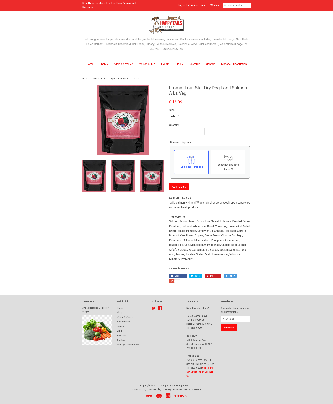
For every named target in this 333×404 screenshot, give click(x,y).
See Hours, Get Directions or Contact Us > (199, 371)
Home (90, 64)
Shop (103, 64)
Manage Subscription (234, 64)
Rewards (194, 64)
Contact (210, 64)
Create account (196, 5)
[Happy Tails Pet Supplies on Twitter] (154, 308)
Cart (216, 5)
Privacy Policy (139, 389)
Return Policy (155, 389)
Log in (181, 5)
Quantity (174, 125)
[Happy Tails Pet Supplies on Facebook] (160, 308)
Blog (178, 64)
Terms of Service (192, 389)
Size (172, 110)
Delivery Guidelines (173, 389)
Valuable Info (147, 64)
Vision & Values (123, 64)
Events (165, 64)
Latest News (89, 301)
